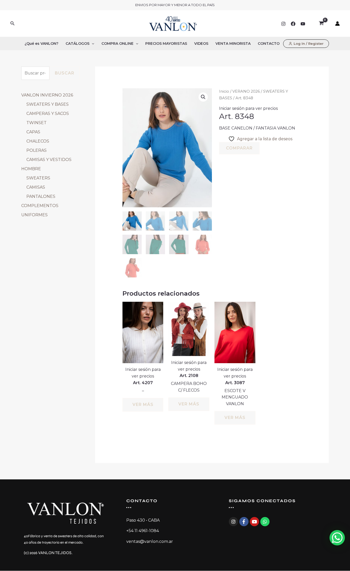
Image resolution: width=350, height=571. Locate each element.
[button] (12, 23)
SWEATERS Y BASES (47, 104)
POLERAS (36, 150)
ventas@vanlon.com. (147, 541)
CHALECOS (37, 141)
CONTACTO (269, 43)
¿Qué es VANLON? (41, 43)
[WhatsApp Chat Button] (337, 537)
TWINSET (36, 122)
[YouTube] (303, 23)
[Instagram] (283, 23)
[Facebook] (293, 23)
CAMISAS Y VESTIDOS (48, 159)
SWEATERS (38, 178)
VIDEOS (201, 43)
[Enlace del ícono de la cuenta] (337, 23)
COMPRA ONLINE (117, 43)
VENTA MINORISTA (233, 43)
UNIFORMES (34, 214)
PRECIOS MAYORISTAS (166, 43)
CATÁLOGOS (77, 43)
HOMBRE (31, 168)
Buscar (64, 73)
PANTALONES (40, 196)
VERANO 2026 (246, 91)
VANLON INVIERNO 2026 (47, 95)
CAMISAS (35, 187)
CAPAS (33, 132)
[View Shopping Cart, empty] (321, 23)
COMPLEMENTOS (39, 205)
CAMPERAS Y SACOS (47, 113)
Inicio (224, 91)
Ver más (142, 404)
